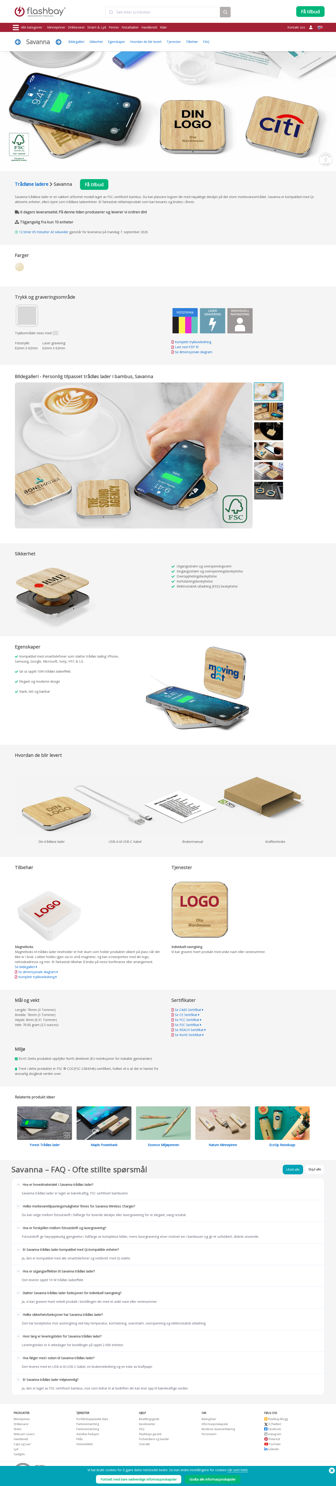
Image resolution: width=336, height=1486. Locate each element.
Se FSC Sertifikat (187, 1025)
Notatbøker (130, 27)
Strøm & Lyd (96, 27)
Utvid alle (293, 1169)
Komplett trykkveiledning (193, 342)
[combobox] (162, 12)
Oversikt (144, 1444)
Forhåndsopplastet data (92, 1419)
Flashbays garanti (150, 1434)
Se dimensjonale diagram (193, 352)
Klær (163, 27)
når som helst (237, 1470)
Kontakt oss (296, 27)
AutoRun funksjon (87, 1434)
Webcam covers (24, 1434)
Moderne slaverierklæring (218, 1429)
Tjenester (174, 41)
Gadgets (19, 1454)
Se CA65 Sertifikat (188, 1010)
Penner (114, 27)
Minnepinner (56, 27)
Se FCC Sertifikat (187, 1020)
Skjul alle (314, 1169)
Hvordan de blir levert (146, 41)
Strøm (17, 1429)
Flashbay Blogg (277, 1419)
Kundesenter (147, 1424)
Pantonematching (87, 1424)
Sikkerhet (96, 41)
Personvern (209, 1434)
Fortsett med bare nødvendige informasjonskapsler (139, 1479)
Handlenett (149, 27)
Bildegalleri (76, 41)
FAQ (206, 41)
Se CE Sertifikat (186, 1015)
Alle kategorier (31, 27)
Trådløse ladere (31, 184)
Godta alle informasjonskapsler (212, 1479)
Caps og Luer (22, 1444)
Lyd (16, 1449)
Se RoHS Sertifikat (188, 1035)
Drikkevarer (76, 27)
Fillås (79, 1439)
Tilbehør (192, 41)
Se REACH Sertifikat (189, 1030)
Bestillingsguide (149, 1419)
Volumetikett (84, 1444)
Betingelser (209, 1419)
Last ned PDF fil (186, 347)
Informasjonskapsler (215, 1424)
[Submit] (111, 12)
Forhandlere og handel (154, 1439)
